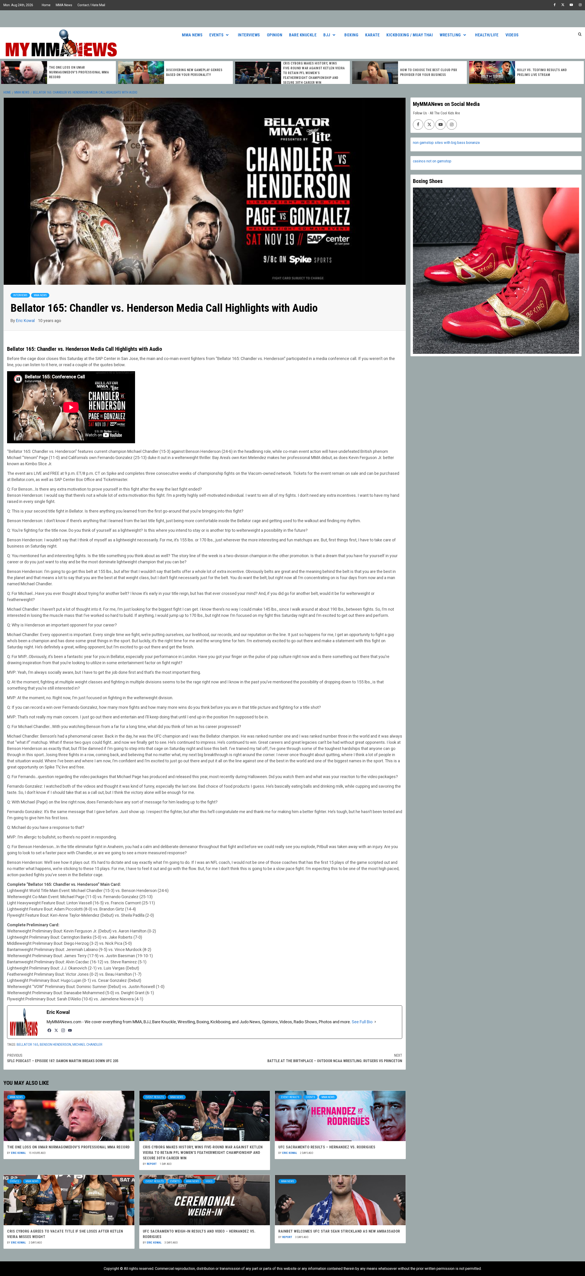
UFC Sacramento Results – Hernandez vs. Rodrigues (326, 1147)
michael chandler (87, 1044)
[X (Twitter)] (56, 1030)
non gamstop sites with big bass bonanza (446, 142)
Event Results (155, 1097)
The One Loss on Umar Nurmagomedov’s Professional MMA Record (68, 1147)
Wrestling (450, 34)
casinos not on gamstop (432, 161)
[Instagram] (63, 1030)
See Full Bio (362, 1021)
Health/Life (487, 34)
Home (46, 5)
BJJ (326, 34)
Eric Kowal (26, 320)
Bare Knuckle (302, 34)
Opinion (274, 34)
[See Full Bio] (375, 1022)
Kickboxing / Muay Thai (409, 34)
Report (152, 1164)
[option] (58, 72)
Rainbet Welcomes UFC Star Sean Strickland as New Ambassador (339, 1231)
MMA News (64, 5)
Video (209, 1181)
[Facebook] (49, 1030)
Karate (372, 34)
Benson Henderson (55, 1044)
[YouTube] (70, 1030)
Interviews (249, 34)
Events (216, 34)
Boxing (351, 34)
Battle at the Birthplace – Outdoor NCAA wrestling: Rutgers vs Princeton (334, 1058)
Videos (512, 34)
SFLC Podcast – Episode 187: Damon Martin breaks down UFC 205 (62, 1058)
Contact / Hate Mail (91, 5)
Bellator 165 (27, 1044)
